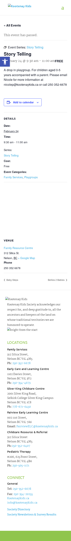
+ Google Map (26, 258)
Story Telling (11, 155)
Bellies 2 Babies (56, 279)
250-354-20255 (23, 494)
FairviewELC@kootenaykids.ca (37, 426)
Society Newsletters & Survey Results (31, 514)
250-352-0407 (21, 446)
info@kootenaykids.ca (22, 503)
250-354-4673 (21, 383)
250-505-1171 (20, 465)
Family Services (13, 177)
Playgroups (31, 177)
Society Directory (18, 509)
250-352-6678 (21, 363)
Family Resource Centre (18, 248)
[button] (5, 62)
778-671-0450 (21, 407)
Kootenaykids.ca (18, 498)
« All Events (12, 25)
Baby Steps (12, 279)
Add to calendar (23, 102)
